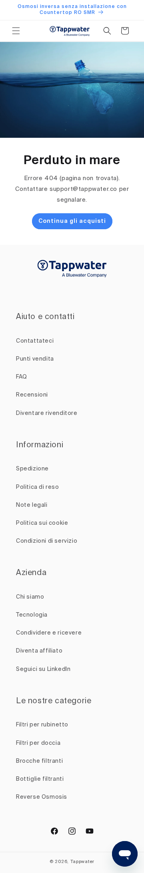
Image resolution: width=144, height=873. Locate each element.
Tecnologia (32, 615)
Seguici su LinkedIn (43, 669)
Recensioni (32, 395)
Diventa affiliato (39, 651)
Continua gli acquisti (72, 221)
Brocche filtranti (39, 761)
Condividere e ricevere (49, 633)
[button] (16, 31)
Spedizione (32, 469)
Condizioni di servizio (46, 541)
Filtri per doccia (38, 743)
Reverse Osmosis (41, 797)
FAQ (21, 377)
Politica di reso (37, 487)
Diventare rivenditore (47, 413)
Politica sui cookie (42, 523)
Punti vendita (35, 359)
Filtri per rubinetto (42, 725)
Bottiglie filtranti (40, 779)
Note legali (32, 505)
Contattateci (35, 341)
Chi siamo (30, 597)
